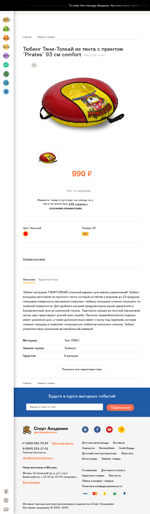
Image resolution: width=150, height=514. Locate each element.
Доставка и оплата (113, 470)
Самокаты (88, 448)
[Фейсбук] (97, 430)
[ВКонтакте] (85, 430)
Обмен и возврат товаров (97, 481)
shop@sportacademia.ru (38, 458)
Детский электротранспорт (99, 453)
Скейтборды (126, 448)
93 (85, 233)
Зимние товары (46, 36)
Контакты (115, 475)
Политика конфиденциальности (102, 486)
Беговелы (119, 443)
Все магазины (31, 482)
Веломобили (106, 448)
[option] (48, 158)
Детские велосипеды (95, 443)
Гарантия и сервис (93, 475)
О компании (89, 470)
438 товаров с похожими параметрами (68, 206)
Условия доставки (34, 259)
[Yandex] (121, 430)
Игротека (127, 453)
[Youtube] (109, 430)
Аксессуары (89, 459)
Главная (27, 36)
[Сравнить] (34, 67)
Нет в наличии (79, 190)
